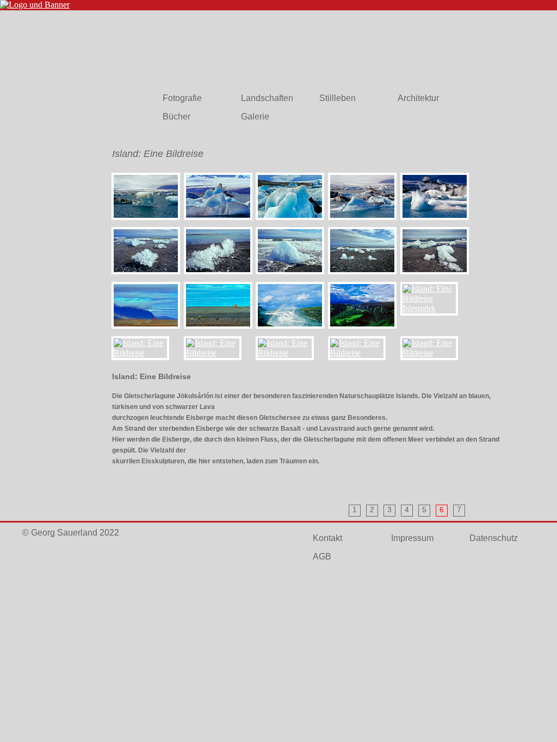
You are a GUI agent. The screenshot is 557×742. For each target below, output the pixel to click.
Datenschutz (493, 538)
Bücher (176, 116)
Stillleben (337, 98)
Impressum (412, 538)
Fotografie (182, 98)
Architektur (418, 98)
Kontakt (327, 538)
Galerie (255, 116)
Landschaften (267, 98)
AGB (322, 556)
